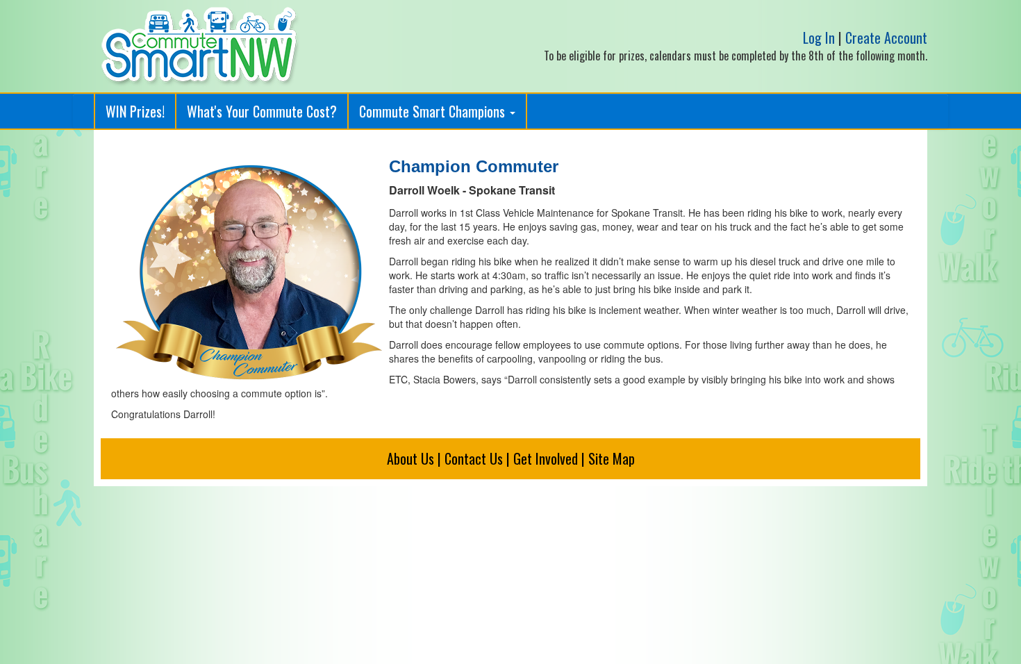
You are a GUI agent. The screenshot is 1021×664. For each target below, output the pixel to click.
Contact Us (474, 458)
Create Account (886, 37)
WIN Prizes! (135, 111)
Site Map (611, 458)
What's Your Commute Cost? (262, 111)
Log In (819, 37)
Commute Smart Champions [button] (433, 111)
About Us (410, 458)
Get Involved (545, 458)
